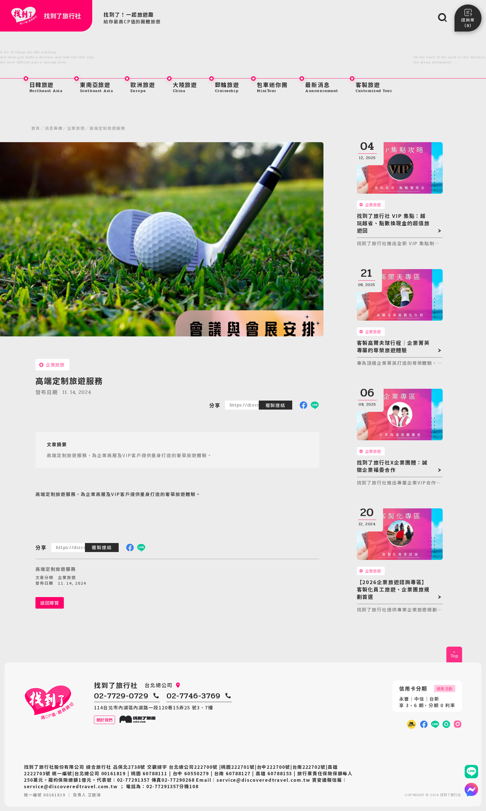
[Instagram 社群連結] (457, 724)
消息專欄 (54, 128)
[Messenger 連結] (471, 789)
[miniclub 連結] (411, 724)
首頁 (35, 128)
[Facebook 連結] (423, 724)
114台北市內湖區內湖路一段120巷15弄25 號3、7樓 (153, 707)
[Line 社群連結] (446, 724)
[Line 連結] (471, 771)
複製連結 (276, 405)
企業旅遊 (76, 128)
